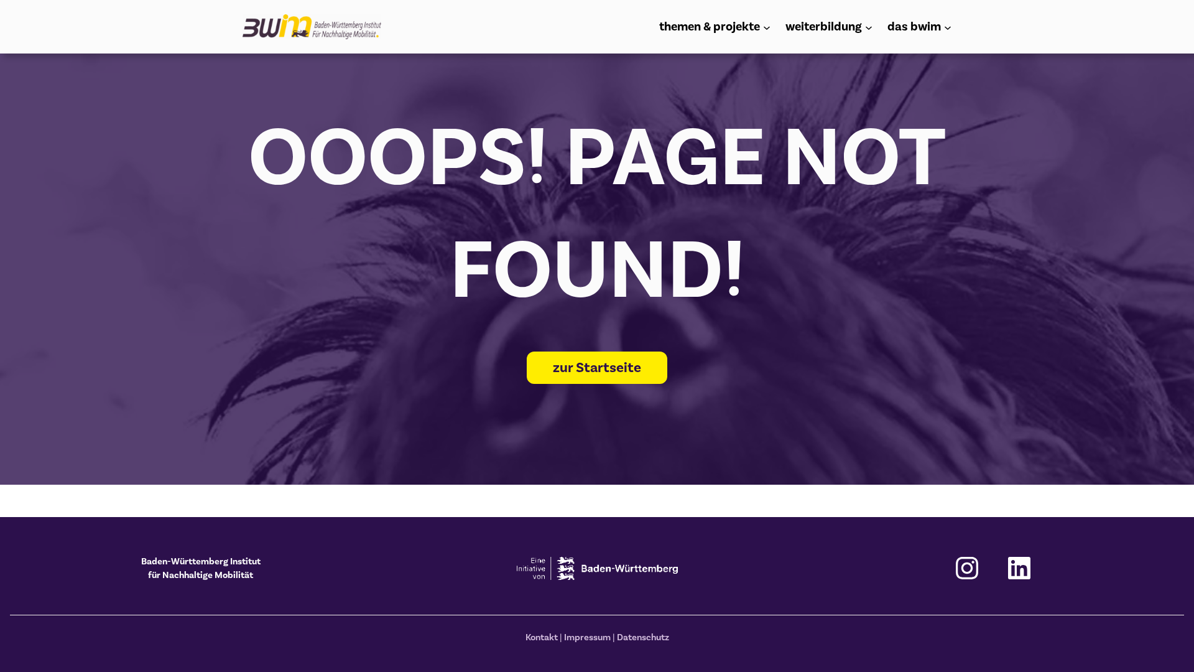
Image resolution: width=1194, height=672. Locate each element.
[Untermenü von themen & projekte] (767, 26)
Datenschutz (643, 637)
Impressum (587, 637)
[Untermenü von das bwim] (947, 26)
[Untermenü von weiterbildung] (868, 26)
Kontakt (541, 637)
